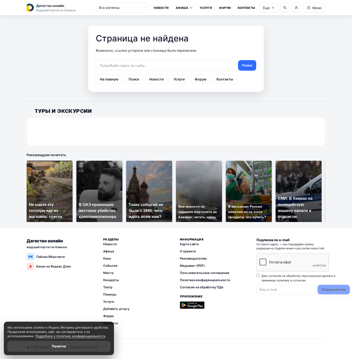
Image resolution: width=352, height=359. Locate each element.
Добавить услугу (116, 309)
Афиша (182, 8)
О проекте (188, 251)
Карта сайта (189, 244)
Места (108, 273)
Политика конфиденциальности (205, 280)
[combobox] (120, 7)
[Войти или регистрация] (296, 7)
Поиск (247, 65)
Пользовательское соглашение (204, 273)
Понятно (59, 346)
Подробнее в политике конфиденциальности (70, 336)
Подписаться (334, 289)
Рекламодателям (193, 258)
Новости (161, 8)
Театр (107, 287)
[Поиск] (285, 7)
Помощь (110, 294)
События (110, 266)
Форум (225, 8)
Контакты (246, 8)
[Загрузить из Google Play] (192, 305)
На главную (109, 79)
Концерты (111, 280)
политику (283, 280)
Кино (107, 258)
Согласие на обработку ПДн (201, 287)
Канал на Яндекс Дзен (50, 266)
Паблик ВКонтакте (46, 257)
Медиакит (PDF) (192, 266)
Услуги (206, 8)
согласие (299, 280)
